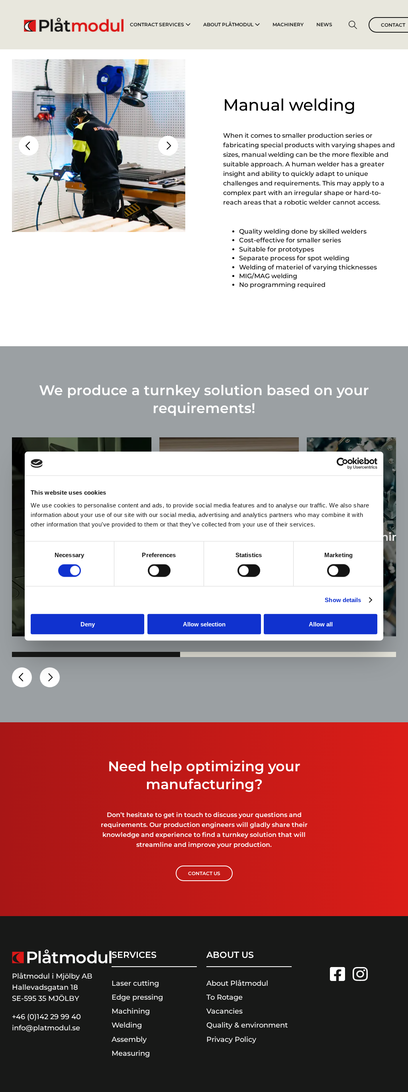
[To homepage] (74, 25)
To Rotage (224, 997)
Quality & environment (247, 1025)
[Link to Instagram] (360, 974)
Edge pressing (137, 997)
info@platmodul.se (46, 1028)
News (324, 24)
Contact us (204, 873)
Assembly (129, 1039)
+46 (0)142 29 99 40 (46, 1016)
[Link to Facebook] (337, 974)
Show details (343, 600)
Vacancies (224, 1011)
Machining (131, 1011)
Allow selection (204, 623)
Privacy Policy (231, 1039)
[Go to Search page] (353, 26)
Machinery (288, 24)
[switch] (159, 570)
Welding (127, 1025)
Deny (87, 623)
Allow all (321, 623)
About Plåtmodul (228, 24)
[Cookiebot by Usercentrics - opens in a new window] (342, 464)
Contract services (157, 24)
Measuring (131, 1053)
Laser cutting (135, 983)
